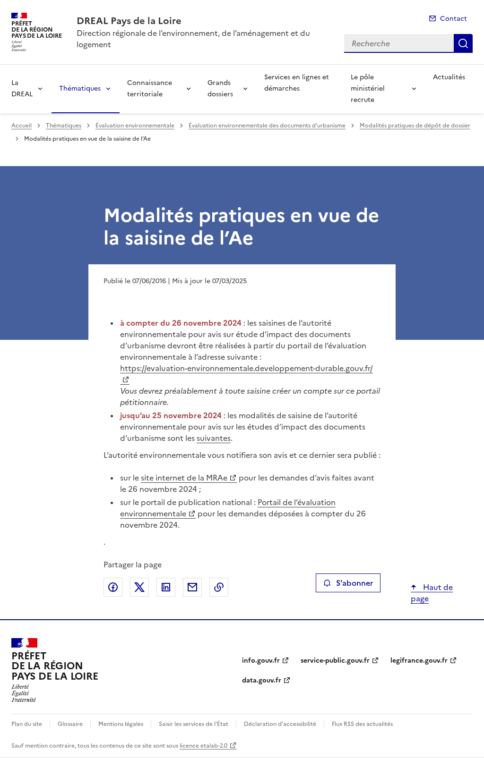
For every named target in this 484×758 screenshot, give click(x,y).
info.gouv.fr (261, 660)
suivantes (214, 438)
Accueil (21, 125)
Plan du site (26, 724)
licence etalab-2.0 (203, 745)
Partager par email (192, 587)
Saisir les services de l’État (193, 724)
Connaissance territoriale (149, 88)
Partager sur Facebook (113, 587)
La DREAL (22, 88)
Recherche (463, 43)
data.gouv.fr (261, 680)
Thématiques (80, 88)
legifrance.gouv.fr (419, 660)
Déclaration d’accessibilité (280, 724)
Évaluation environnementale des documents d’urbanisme (267, 125)
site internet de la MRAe (184, 477)
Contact (453, 19)
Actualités (449, 77)
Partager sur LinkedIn (165, 587)
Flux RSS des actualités (362, 724)
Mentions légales (120, 724)
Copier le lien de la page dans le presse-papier (218, 587)
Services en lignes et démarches (296, 82)
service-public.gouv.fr (335, 660)
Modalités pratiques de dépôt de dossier (415, 125)
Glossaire (70, 724)
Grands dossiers (220, 88)
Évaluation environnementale (134, 125)
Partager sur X (139, 587)
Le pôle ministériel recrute (368, 88)
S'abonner (354, 583)
